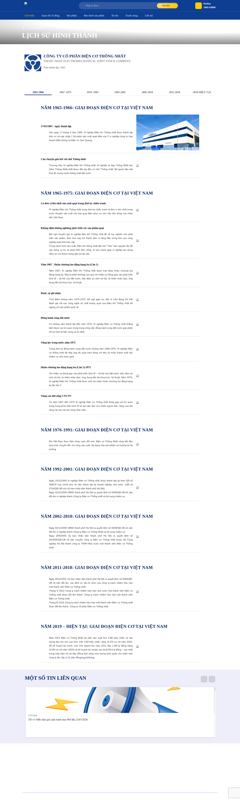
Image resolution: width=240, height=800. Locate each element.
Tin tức (114, 15)
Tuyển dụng (132, 15)
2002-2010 (147, 92)
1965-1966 (38, 92)
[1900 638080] (198, 5)
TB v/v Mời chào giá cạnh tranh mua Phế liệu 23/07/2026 (58, 719)
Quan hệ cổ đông (50, 15)
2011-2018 (174, 92)
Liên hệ (149, 15)
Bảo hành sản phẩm (94, 15)
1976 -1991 (93, 92)
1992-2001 (120, 92)
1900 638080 (209, 7)
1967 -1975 (65, 92)
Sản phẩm (72, 15)
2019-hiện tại (202, 92)
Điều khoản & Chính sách (206, 796)
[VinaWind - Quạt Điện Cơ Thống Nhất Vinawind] (40, 5)
